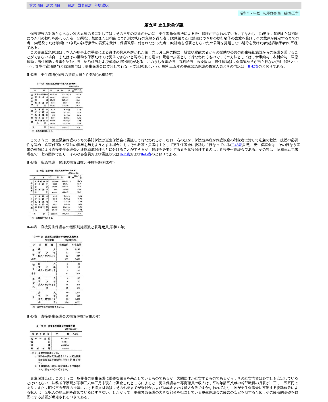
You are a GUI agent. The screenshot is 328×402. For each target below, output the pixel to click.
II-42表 (253, 66)
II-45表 (146, 154)
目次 (71, 5)
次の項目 (53, 5)
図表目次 (84, 5)
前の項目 (36, 5)
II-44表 (125, 154)
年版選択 (101, 5)
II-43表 (236, 145)
